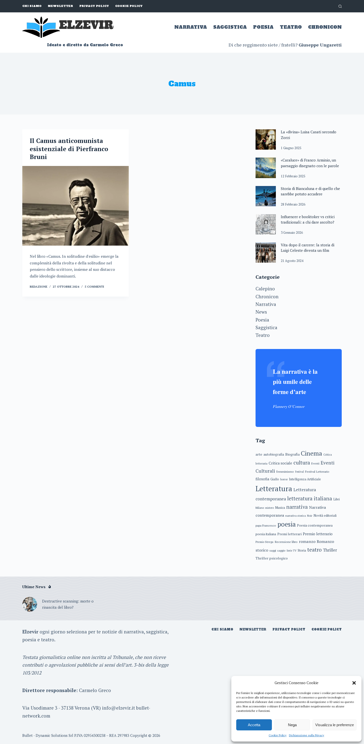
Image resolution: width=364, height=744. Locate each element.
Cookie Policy (277, 735)
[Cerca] (340, 6)
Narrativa (266, 304)
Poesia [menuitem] (263, 27)
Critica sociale (280, 463)
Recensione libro (286, 542)
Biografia (292, 454)
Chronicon (267, 296)
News (261, 312)
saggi (272, 550)
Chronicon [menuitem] (325, 27)
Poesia (262, 320)
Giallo (274, 479)
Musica (280, 507)
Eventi (315, 463)
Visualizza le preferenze (334, 725)
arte (259, 454)
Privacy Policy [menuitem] (94, 6)
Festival (299, 471)
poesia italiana (266, 534)
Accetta (254, 725)
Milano (260, 508)
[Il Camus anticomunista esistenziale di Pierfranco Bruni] (75, 206)
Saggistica (266, 327)
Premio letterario (318, 533)
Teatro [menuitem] (291, 27)
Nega (292, 725)
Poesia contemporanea (315, 525)
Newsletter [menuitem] (60, 6)
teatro (314, 549)
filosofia (262, 479)
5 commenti (94, 286)
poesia (286, 524)
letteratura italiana (309, 498)
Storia (302, 550)
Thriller (330, 550)
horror (284, 479)
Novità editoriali (325, 515)
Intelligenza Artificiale (305, 479)
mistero (269, 508)
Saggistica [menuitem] (230, 27)
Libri (336, 499)
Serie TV (291, 550)
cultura (301, 462)
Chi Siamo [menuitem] (32, 6)
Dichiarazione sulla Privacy (306, 735)
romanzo (307, 541)
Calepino (265, 288)
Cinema (311, 453)
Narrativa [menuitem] (190, 27)
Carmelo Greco (95, 690)
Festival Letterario (317, 471)
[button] (354, 682)
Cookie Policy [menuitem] (129, 6)
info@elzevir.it (118, 708)
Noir (309, 515)
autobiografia (273, 454)
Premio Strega (264, 542)
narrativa (297, 507)
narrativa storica (295, 515)
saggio (281, 550)
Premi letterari (289, 534)
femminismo (285, 471)
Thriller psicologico (272, 558)
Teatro (263, 335)
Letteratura (274, 488)
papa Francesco (266, 525)
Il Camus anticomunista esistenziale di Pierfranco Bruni (69, 149)
